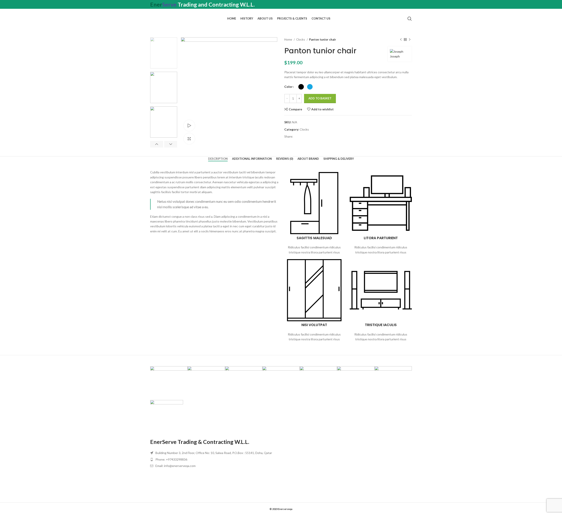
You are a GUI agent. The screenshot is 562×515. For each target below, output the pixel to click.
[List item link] (214, 459)
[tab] (218, 159)
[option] (163, 52)
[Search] (409, 18)
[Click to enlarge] (189, 138)
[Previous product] (401, 40)
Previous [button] (156, 144)
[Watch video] (189, 125)
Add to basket (319, 98)
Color (288, 86)
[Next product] (409, 40)
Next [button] (170, 144)
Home (288, 39)
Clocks (301, 39)
